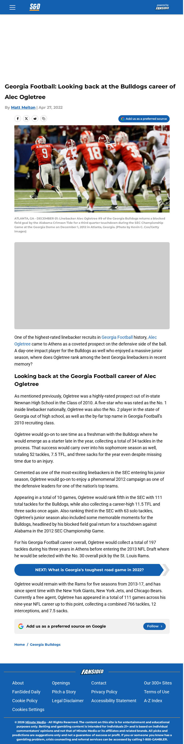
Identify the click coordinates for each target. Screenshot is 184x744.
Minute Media (35, 722)
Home (19, 644)
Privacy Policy (104, 691)
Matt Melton (23, 107)
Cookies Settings (28, 709)
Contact (98, 682)
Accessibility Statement (113, 700)
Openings (61, 682)
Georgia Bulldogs (45, 644)
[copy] (43, 118)
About (18, 682)
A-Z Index (153, 700)
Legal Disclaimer (68, 700)
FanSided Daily (26, 691)
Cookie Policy (25, 700)
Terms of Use (156, 691)
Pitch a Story (64, 691)
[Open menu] (12, 7)
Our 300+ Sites (158, 682)
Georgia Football (117, 337)
